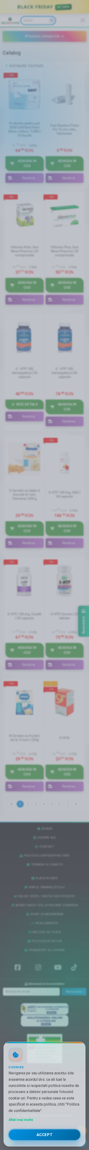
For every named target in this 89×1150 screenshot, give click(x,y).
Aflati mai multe (21, 1120)
